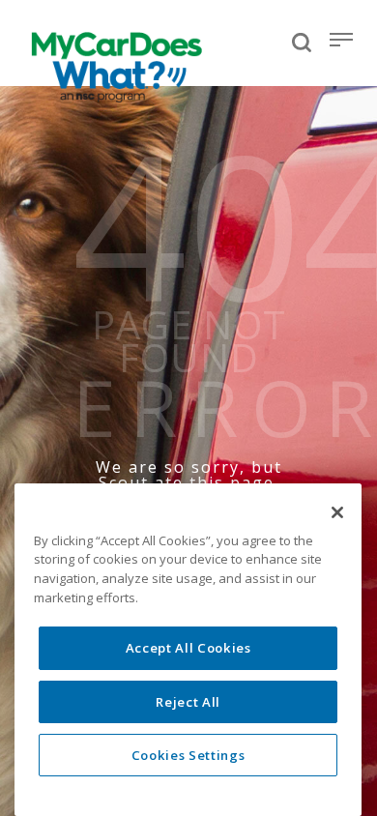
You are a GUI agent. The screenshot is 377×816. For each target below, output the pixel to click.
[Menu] (341, 40)
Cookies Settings (188, 755)
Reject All (188, 702)
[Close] (337, 512)
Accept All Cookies (188, 647)
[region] (188, 649)
